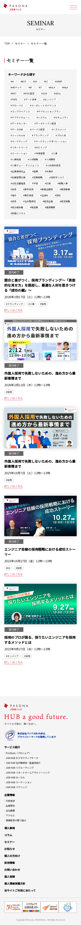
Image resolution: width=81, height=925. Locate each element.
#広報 (48, 183)
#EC (46, 81)
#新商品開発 (46, 189)
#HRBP (58, 81)
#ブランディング (40, 135)
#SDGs (57, 93)
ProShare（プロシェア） (18, 753)
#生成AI (44, 195)
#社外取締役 (29, 201)
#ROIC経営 (28, 93)
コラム (8, 835)
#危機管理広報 (18, 177)
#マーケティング (19, 141)
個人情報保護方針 (14, 883)
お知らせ (9, 849)
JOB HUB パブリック (16, 787)
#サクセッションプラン (49, 111)
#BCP (23, 81)
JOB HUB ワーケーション (19, 782)
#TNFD (14, 99)
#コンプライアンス (20, 111)
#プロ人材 (61, 135)
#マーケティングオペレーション (50, 141)
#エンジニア (49, 99)
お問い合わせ (12, 869)
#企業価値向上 (18, 171)
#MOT (14, 93)
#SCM (44, 93)
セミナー (20, 43)
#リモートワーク (19, 147)
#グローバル (17, 105)
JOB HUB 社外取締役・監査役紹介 (23, 762)
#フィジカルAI (18, 135)
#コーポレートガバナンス (43, 105)
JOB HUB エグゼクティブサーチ (22, 757)
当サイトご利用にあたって (20, 890)
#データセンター (19, 123)
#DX (35, 81)
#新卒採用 (28, 189)
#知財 (58, 195)
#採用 (13, 189)
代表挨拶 (10, 800)
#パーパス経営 (37, 129)
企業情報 (9, 795)
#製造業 (34, 207)
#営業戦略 (37, 177)
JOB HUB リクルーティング (20, 767)
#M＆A (52, 87)
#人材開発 (50, 159)
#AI (12, 81)
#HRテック (16, 87)
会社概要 (10, 810)
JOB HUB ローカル (15, 777)
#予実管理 (39, 153)
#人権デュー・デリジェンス (25, 165)
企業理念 (10, 805)
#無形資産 (28, 195)
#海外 (13, 195)
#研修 (13, 201)
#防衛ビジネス (18, 213)
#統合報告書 (17, 207)
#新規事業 (65, 189)
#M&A (65, 87)
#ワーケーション (19, 153)
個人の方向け (12, 856)
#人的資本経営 (53, 165)
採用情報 (9, 863)
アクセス (10, 815)
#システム (42, 117)
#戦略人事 (62, 183)
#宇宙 (35, 183)
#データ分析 (17, 129)
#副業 (35, 171)
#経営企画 (48, 201)
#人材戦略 (33, 159)
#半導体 (49, 171)
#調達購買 (50, 207)
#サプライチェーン (20, 117)
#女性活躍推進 (18, 183)
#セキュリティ (61, 117)
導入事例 (9, 828)
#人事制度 (16, 159)
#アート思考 (30, 99)
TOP (7, 43)
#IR (30, 87)
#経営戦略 (65, 201)
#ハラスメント (59, 129)
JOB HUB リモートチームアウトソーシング (28, 772)
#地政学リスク (56, 177)
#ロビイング (40, 147)
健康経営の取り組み (16, 820)
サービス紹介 (12, 747)
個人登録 (9, 876)
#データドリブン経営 (45, 123)
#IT (40, 87)
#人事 (54, 153)
